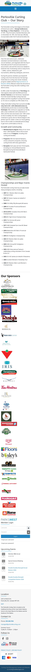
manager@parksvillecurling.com (10, 624)
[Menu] (15, 8)
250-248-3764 (10, 621)
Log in (15, 536)
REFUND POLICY (17, 650)
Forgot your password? (7, 543)
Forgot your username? (7, 539)
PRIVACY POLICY (6, 650)
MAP (2, 604)
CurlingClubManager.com (16, 669)
